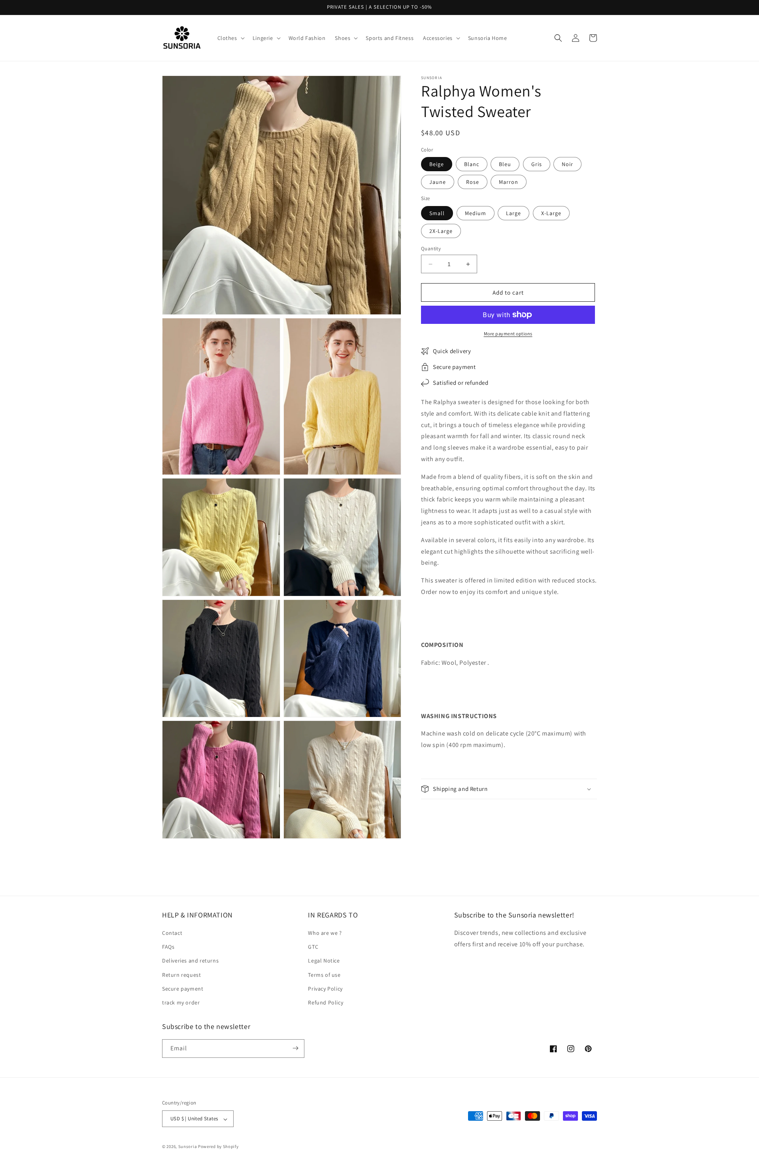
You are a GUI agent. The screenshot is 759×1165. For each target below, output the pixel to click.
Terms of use (324, 974)
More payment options (508, 334)
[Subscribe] (295, 1048)
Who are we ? (325, 933)
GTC (313, 947)
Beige (436, 164)
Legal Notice (324, 961)
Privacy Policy (325, 988)
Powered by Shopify (218, 1147)
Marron (508, 181)
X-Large (551, 213)
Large (513, 213)
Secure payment (182, 988)
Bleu (505, 164)
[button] (230, 38)
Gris (536, 164)
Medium (475, 213)
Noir (567, 164)
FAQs (168, 947)
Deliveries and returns (190, 961)
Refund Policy (325, 1002)
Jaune (437, 181)
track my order (181, 1002)
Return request (181, 974)
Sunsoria (187, 1147)
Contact (172, 933)
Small (437, 213)
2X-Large (441, 231)
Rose (472, 181)
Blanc (471, 164)
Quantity (431, 248)
